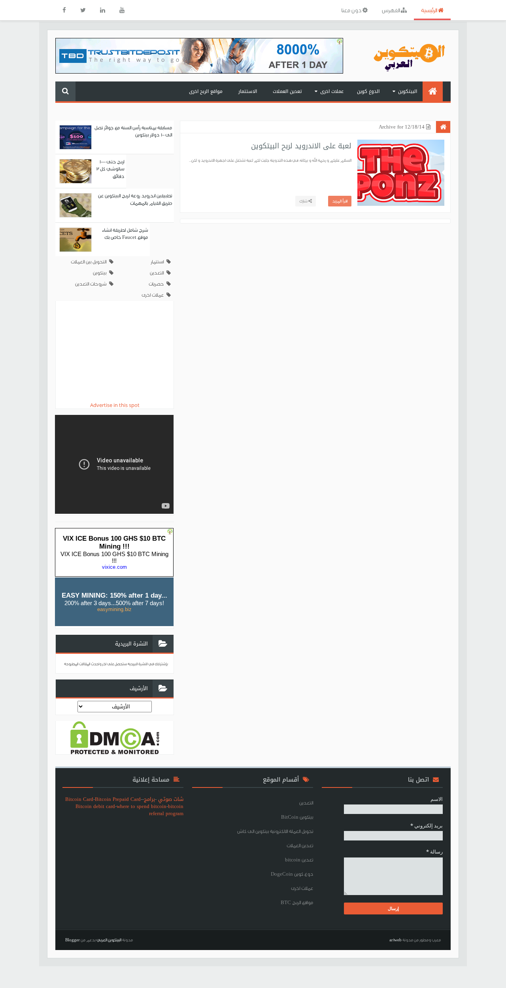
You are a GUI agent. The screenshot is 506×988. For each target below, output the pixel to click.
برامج (149, 799)
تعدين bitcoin (299, 859)
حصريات (156, 284)
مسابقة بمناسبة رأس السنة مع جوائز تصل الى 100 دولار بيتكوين (133, 131)
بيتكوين (99, 272)
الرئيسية (429, 10)
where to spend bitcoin (141, 806)
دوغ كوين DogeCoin (292, 874)
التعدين (157, 272)
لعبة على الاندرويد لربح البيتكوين (301, 146)
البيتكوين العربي (108, 940)
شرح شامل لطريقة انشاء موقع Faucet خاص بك (125, 233)
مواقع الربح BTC (297, 902)
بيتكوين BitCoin (297, 817)
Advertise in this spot (115, 405)
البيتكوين (407, 91)
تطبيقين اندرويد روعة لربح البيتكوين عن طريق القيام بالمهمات (135, 199)
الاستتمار (247, 91)
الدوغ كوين (368, 91)
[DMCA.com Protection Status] (114, 736)
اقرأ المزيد (339, 201)
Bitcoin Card (79, 799)
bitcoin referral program (166, 809)
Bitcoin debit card (95, 806)
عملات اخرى (332, 91)
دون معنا (352, 10)
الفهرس (391, 10)
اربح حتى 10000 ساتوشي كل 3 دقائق (110, 169)
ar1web (395, 940)
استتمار (157, 261)
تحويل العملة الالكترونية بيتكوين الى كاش (275, 831)
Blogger (72, 940)
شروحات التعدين (90, 284)
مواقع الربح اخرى (206, 91)
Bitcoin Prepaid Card (118, 799)
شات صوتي (170, 799)
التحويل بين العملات (88, 261)
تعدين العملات (287, 91)
